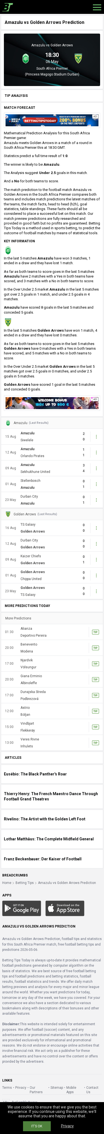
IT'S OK (36, 1126)
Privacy (20, 1088)
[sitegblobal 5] (52, 403)
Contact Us (92, 1090)
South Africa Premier (52, 68)
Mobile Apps (71, 1090)
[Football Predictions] (6, 6)
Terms (7, 1088)
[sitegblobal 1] (52, 120)
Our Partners (36, 1090)
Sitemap (56, 1088)
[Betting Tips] (21, 908)
